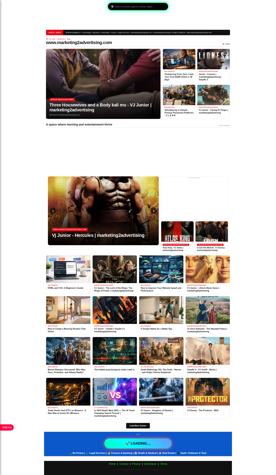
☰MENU (7, 427)
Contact (123, 464)
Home (112, 464)
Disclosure (150, 464)
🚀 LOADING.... (138, 443)
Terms (163, 464)
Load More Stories (138, 426)
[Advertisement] (102, 20)
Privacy (136, 464)
